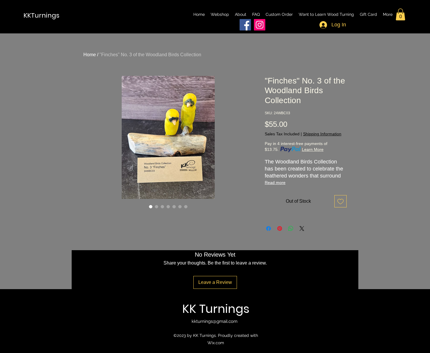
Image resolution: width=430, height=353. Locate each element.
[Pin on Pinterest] (279, 228)
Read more (275, 182)
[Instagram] (259, 24)
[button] (400, 14)
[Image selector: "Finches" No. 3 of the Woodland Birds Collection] (151, 206)
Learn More (313, 149)
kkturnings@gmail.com (215, 321)
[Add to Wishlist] (340, 201)
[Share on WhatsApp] (290, 228)
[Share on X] (301, 228)
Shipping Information (322, 134)
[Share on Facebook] (268, 228)
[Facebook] (245, 24)
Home (89, 54)
